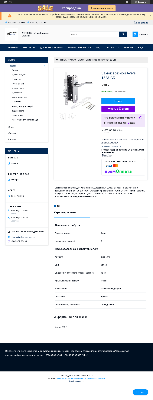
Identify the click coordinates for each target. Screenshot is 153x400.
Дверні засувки (19, 75)
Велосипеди (17, 115)
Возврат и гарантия (79, 47)
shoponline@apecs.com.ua (23, 237)
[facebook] (55, 206)
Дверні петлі (18, 88)
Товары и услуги (68, 60)
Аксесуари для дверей (22, 106)
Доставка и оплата (51, 47)
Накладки (16, 102)
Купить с (113, 108)
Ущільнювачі (18, 111)
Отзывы (12, 133)
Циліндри (16, 79)
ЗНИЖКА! (128, 47)
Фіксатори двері (19, 97)
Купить (118, 101)
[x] (58, 206)
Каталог (12, 139)
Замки (81, 60)
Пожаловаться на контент (66, 378)
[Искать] (123, 34)
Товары (12, 66)
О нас (11, 127)
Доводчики (17, 93)
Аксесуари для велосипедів (25, 120)
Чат (143, 392)
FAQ (98, 47)
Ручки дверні (18, 84)
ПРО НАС (110, 47)
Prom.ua (89, 376)
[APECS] (11, 40)
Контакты (29, 47)
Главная (13, 47)
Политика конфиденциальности (91, 378)
